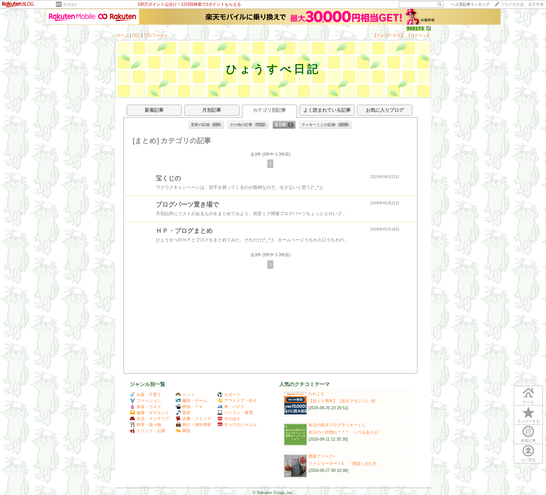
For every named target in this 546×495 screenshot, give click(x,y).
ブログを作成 (512, 4)
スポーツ (232, 394)
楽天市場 (535, 4)
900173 (415, 28)
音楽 (186, 412)
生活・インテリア (152, 418)
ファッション (148, 400)
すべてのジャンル (240, 424)
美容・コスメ (148, 406)
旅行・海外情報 (196, 424)
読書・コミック (196, 418)
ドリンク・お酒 (150, 430)
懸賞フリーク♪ (321, 456)
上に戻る (528, 460)
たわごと (316, 393)
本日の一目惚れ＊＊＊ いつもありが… (345, 432)
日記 (136, 35)
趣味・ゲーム (194, 400)
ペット (188, 394)
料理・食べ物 (148, 424)
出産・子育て (148, 394)
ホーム (122, 35)
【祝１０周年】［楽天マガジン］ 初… (343, 401)
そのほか (70, 4)
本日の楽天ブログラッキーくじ (337, 425)
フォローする (528, 421)
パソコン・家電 (238, 412)
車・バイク (234, 406)
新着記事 (528, 440)
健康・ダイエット (152, 412)
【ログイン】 (418, 35)
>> (470, 4)
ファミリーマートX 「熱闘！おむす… (344, 463)
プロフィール (156, 35)
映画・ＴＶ (192, 406)
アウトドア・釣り (240, 400)
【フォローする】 (388, 35)
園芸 (186, 430)
